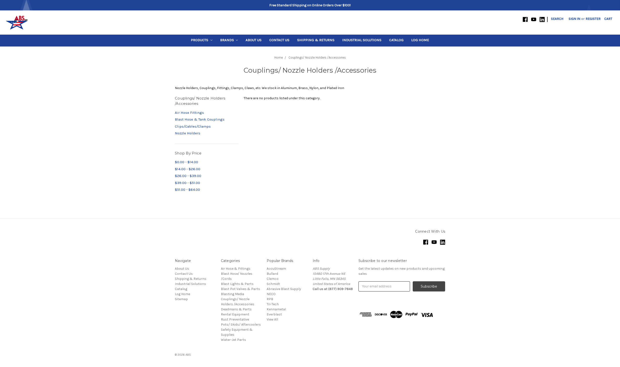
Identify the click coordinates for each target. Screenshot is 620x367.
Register (593, 19)
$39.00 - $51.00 (187, 183)
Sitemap (181, 299)
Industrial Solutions (361, 40)
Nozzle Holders (187, 133)
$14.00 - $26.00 (187, 169)
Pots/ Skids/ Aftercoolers (241, 324)
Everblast (274, 314)
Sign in (574, 19)
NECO (271, 294)
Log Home (420, 40)
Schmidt (273, 284)
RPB (270, 299)
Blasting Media (232, 294)
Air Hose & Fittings (235, 269)
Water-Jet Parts (233, 340)
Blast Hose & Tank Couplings (200, 119)
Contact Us (279, 40)
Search (557, 19)
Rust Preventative (235, 319)
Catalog (396, 40)
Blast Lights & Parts (237, 284)
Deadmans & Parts (236, 309)
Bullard (272, 274)
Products (200, 40)
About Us (254, 40)
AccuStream (276, 269)
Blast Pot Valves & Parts (240, 289)
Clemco (273, 279)
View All (272, 319)
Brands (227, 40)
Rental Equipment (235, 314)
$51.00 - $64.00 (187, 189)
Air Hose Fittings (189, 112)
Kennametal (276, 309)
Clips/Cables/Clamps (193, 126)
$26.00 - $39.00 (188, 176)
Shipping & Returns (315, 40)
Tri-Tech (273, 304)
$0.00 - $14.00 (186, 162)
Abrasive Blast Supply (284, 289)
